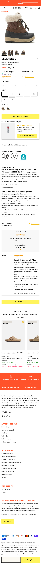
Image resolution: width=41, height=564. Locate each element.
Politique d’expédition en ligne (11, 463)
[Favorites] (35, 8)
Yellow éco (5, 436)
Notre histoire (6, 427)
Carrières (5, 433)
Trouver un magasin (8, 430)
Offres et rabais (7, 475)
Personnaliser (11, 560)
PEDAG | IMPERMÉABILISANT (25, 125)
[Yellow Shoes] (17, 8)
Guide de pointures (8, 471)
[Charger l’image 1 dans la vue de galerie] (19, 29)
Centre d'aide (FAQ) (8, 459)
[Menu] (2, 8)
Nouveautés (20, 312)
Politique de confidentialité (12, 553)
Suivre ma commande (9, 457)
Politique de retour (8, 465)
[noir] (8, 108)
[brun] (3, 108)
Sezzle (4, 477)
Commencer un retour (9, 469)
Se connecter (6, 489)
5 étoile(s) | (17, 77)
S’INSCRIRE (7, 521)
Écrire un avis (29, 77)
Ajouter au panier (20, 116)
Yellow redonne (6, 439)
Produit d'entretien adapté (12, 122)
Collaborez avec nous (9, 442)
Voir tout (20, 317)
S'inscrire (4, 492)
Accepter (30, 560)
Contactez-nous (7, 453)
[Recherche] (6, 8)
